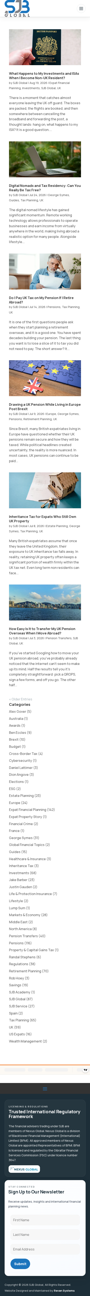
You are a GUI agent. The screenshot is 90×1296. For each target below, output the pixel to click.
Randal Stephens (22, 957)
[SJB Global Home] (17, 8)
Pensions (54, 307)
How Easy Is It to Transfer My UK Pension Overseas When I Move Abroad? (42, 630)
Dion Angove (19, 774)
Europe (51, 414)
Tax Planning (29, 200)
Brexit (14, 739)
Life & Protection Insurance (30, 893)
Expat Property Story (25, 816)
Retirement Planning (37, 419)
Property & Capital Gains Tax (31, 950)
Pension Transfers (59, 638)
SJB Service (18, 1006)
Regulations (18, 964)
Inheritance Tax (21, 866)
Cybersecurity (20, 760)
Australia (16, 718)
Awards (15, 725)
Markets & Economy (24, 915)
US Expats (17, 1034)
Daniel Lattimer (21, 767)
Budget (15, 746)
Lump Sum (17, 908)
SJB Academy (19, 992)
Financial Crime (21, 824)
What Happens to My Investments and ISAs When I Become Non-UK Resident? (44, 75)
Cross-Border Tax (23, 753)
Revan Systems (64, 1290)
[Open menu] (81, 8)
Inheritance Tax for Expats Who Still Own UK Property (42, 518)
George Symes (58, 195)
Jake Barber (18, 880)
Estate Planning (57, 526)
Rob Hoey (16, 978)
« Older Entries (20, 699)
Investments (31, 88)
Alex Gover (17, 711)
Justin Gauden (20, 887)
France (14, 830)
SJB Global (20, 83)
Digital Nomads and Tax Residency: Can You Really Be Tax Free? (45, 187)
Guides (14, 200)
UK (59, 88)
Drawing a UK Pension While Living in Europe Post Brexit (45, 406)
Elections (16, 781)
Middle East (18, 922)
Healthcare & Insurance (27, 859)
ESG (12, 788)
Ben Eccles (17, 732)
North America (20, 929)
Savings (15, 985)
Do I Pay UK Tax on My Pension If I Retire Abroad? (41, 299)
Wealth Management (25, 1041)
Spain (13, 1013)
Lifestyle (16, 901)
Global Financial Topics (27, 844)
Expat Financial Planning (27, 809)
